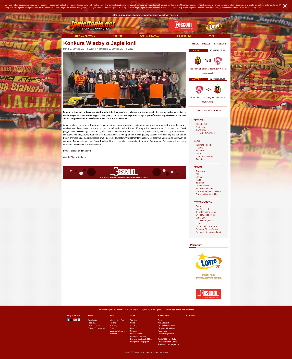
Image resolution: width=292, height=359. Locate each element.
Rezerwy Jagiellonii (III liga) (208, 191)
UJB (198, 223)
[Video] (212, 36)
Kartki (198, 180)
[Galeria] (118, 36)
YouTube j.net (202, 209)
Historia (199, 148)
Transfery (200, 159)
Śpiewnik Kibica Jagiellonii (208, 232)
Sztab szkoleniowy (204, 156)
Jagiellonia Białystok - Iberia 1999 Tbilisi (208, 69)
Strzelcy (199, 177)
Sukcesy (200, 150)
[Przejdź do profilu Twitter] (79, 320)
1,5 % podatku (202, 130)
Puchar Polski (202, 185)
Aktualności (201, 124)
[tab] (194, 44)
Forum (199, 206)
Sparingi (200, 183)
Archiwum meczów (204, 188)
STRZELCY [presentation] (220, 43)
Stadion (199, 153)
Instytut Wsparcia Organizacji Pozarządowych (145, 309)
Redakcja (200, 127)
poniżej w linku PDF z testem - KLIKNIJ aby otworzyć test (132, 131)
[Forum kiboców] (149, 36)
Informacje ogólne (204, 145)
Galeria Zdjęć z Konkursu (74, 157)
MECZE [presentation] (206, 43)
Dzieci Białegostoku (205, 220)
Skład (198, 174)
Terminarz (200, 171)
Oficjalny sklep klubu (205, 215)
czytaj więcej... (208, 73)
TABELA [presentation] (194, 43)
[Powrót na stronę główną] (89, 25)
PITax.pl (183, 309)
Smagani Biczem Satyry (207, 229)
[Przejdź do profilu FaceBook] (68, 320)
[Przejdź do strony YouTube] (73, 320)
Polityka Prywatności (205, 133)
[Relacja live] (184, 36)
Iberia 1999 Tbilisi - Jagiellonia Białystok (208, 97)
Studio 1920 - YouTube (206, 226)
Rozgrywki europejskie (206, 194)
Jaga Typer (201, 218)
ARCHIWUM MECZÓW (209, 110)
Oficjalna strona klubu (206, 212)
